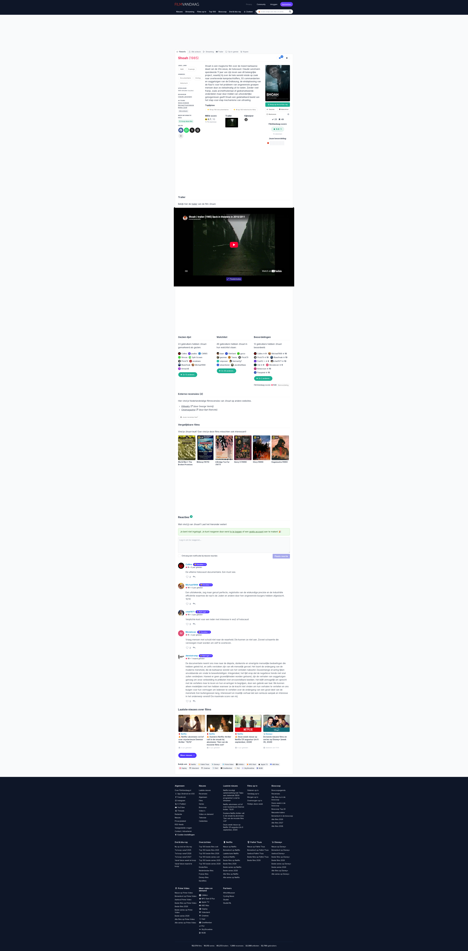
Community (261, 4)
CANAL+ (241, 764)
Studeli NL (227, 903)
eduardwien (224, 365)
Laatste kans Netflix (231, 853)
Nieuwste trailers (278, 812)
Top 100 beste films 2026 (209, 853)
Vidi (260, 365)
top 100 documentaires (219, 110)
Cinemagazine (188, 410)
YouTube (181, 807)
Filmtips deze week (255, 804)
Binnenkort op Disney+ (281, 850)
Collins (184, 353)
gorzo (241, 353)
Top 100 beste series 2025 (209, 860)
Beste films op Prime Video (185, 903)
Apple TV (264, 764)
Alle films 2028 (277, 826)
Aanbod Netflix (229, 857)
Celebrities (203, 821)
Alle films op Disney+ (280, 871)
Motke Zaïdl (182, 107)
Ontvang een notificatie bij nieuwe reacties (199, 556)
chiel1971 (280, 361)
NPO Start (252, 764)
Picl (238, 768)
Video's (202, 811)
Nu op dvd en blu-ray (183, 847)
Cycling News (228, 896)
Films (201, 800)
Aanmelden (286, 4)
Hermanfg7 (237, 361)
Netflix (193, 764)
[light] (256, 11)
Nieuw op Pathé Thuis (256, 847)
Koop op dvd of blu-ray (279, 104)
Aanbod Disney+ (278, 853)
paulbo (193, 353)
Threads (180, 811)
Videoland (195, 768)
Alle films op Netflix (230, 874)
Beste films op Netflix (231, 860)
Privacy (249, 4)
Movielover (275, 365)
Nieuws (178, 818)
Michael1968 (200, 365)
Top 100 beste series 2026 (210, 864)
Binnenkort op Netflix (231, 850)
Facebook (181, 797)
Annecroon (263, 369)
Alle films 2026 (277, 819)
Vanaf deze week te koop (185, 860)
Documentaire (185, 78)
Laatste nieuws (205, 790)
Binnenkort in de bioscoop (282, 816)
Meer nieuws (186, 755)
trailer (194, 204)
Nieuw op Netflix (229, 847)
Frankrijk (191, 69)
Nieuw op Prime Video (184, 893)
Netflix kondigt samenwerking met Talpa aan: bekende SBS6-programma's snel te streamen (233, 795)
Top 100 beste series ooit (209, 857)
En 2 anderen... (264, 378)
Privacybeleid (180, 821)
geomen (223, 357)
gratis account (256, 531)
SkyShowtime (249, 768)
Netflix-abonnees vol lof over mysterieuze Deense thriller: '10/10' (233, 806)
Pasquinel (262, 372)
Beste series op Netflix (232, 867)
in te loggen (236, 531)
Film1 (216, 768)
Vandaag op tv (253, 794)
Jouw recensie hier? (190, 417)
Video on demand (206, 814)
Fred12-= (262, 361)
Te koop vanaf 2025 (183, 850)
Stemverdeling (283, 385)
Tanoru (233, 357)
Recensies (203, 794)
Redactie (178, 814)
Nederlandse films (206, 871)
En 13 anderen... (188, 375)
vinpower (222, 361)
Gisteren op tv (253, 790)
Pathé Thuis (205, 764)
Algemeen (203, 797)
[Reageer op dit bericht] (194, 576)
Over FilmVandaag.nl (183, 790)
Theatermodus (235, 279)
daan (222, 353)
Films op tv (252, 786)
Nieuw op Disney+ (279, 847)
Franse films (203, 874)
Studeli (226, 900)
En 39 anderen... (227, 371)
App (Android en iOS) (186, 794)
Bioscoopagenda (278, 790)
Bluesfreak (185, 365)
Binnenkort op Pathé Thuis (258, 850)
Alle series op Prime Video (185, 923)
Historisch (184, 83)
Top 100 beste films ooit (208, 847)
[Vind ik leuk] (187, 576)
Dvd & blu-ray (181, 842)
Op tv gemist (233, 52)
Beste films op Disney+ (281, 857)
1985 (182, 69)
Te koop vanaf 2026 (183, 853)
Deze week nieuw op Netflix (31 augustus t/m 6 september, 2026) (233, 827)
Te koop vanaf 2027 (183, 857)
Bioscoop (203, 807)
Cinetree (207, 768)
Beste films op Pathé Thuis (258, 857)
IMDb (180, 118)
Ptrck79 (184, 361)
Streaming (209, 52)
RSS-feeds (179, 824)
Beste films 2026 (229, 864)
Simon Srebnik (183, 103)
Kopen (245, 52)
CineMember (227, 768)
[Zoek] (290, 11)
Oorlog (197, 78)
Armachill (184, 369)
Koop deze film (186, 121)
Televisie (202, 818)
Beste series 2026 (230, 871)
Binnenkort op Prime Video (185, 896)
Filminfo (182, 52)
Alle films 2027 (277, 823)
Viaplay (184, 768)
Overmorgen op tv (254, 800)
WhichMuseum (229, 893)
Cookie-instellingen (186, 835)
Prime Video (229, 764)
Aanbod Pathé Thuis (255, 853)
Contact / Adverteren (183, 831)
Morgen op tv (252, 797)
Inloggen (273, 4)
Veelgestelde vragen (183, 828)
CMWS (204, 353)
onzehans (195, 361)
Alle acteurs (196, 52)
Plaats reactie (281, 556)
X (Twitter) (181, 804)
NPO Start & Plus (208, 899)
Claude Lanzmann (185, 97)
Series (201, 804)
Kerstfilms (202, 881)
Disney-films (204, 877)
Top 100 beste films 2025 (209, 850)
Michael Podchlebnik (186, 105)
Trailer (220, 52)
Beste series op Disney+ (281, 864)
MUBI (261, 768)
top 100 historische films (246, 110)
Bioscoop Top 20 (279, 809)
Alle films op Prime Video (185, 919)
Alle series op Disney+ (280, 874)
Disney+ (217, 764)
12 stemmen (277, 134)
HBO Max (275, 764)
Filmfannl (231, 353)
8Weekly (185, 406)
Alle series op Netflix (231, 877)
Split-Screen (197, 357)
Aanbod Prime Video (183, 900)
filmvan (183, 357)
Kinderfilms (203, 867)
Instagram (181, 800)
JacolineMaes (240, 365)
